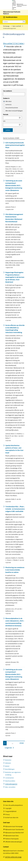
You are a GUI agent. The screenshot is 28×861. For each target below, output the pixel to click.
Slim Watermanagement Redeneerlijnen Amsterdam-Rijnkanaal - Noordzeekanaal (14, 218)
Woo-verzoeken (10, 787)
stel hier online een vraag (13, 857)
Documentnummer (12, 108)
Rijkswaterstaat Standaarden (14, 829)
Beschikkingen (10, 769)
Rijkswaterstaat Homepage (14, 826)
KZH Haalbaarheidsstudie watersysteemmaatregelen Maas (15, 145)
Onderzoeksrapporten (11, 784)
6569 (22, 743)
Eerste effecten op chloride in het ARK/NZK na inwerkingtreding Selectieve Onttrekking (14, 328)
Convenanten (9, 778)
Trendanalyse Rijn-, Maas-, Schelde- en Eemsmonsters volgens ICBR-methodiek (15, 509)
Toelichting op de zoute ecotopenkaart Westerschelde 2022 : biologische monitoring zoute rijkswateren (13, 674)
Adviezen (8, 763)
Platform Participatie (12, 839)
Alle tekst (9, 101)
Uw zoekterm (7, 91)
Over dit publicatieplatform (14, 805)
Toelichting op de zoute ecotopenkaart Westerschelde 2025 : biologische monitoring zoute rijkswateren (13, 185)
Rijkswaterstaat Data (12, 836)
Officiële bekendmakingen (13, 842)
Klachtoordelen (10, 781)
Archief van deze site (11, 817)
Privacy (7, 814)
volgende (9, 748)
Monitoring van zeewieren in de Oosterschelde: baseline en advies (14, 570)
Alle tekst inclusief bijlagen (14, 111)
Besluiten (8, 760)
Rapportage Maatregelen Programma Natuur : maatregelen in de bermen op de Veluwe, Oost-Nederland (14, 277)
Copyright (8, 808)
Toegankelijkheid (10, 811)
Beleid (7, 766)
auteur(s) (8, 104)
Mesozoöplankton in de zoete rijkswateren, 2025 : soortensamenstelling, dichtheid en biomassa (14, 622)
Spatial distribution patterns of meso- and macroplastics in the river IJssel (14, 449)
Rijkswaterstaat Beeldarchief (14, 832)
